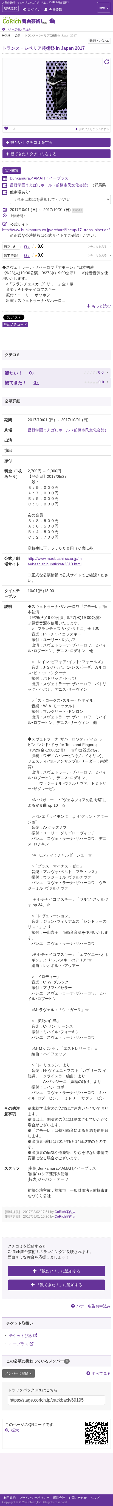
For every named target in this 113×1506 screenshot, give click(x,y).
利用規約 (10, 1497)
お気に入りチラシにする (94, 129)
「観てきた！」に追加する (59, 1285)
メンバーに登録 (16, 1373)
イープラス (18, 1344)
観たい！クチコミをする (31, 142)
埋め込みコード (15, 324)
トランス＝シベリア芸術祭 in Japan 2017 (43, 48)
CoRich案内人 (65, 1212)
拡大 (15, 1430)
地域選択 (10, 9)
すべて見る (101, 1373)
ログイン (34, 10)
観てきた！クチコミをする (33, 154)
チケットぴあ (20, 1335)
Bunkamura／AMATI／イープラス (39, 178)
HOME (6, 35)
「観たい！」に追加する (59, 1271)
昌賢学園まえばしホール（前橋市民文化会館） (50, 185)
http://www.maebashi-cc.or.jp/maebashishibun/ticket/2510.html (55, 561)
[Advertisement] (56, 1475)
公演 (17, 35)
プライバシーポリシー (34, 1497)
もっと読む (101, 306)
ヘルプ (94, 1497)
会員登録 (55, 10)
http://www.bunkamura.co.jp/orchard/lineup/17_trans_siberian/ (56, 230)
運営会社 (59, 1497)
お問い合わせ (78, 1497)
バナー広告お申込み (18, 29)
